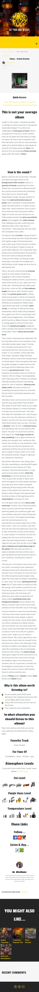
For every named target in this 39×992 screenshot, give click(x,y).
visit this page (22, 771)
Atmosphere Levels (10, 105)
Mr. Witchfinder (10, 62)
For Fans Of (29, 102)
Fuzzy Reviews (11, 51)
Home (3, 51)
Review (7, 102)
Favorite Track (17, 102)
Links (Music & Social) (28, 105)
